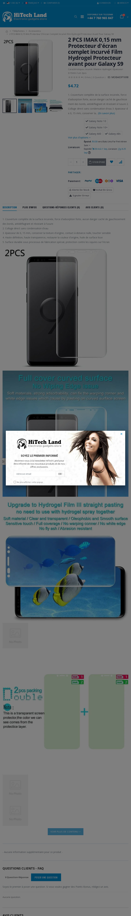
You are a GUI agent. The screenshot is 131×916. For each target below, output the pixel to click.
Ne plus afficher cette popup (30, 482)
